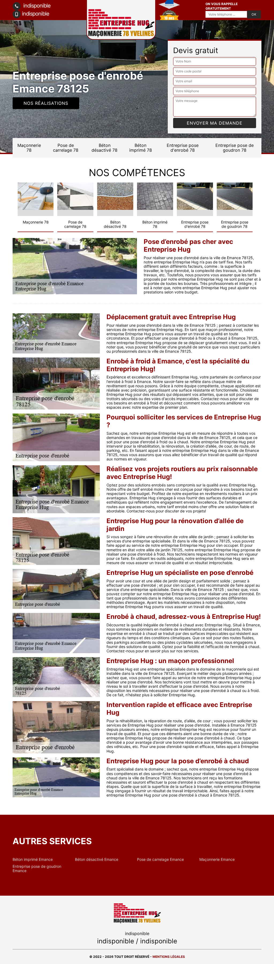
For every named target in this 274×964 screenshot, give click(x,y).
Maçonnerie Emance (217, 859)
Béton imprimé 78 (140, 148)
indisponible (36, 5)
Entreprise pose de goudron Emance (37, 868)
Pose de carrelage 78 (65, 148)
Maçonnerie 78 (29, 148)
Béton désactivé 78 (104, 148)
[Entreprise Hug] (137, 913)
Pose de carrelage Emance (160, 859)
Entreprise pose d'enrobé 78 (183, 148)
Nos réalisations (46, 103)
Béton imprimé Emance (33, 859)
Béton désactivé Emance (96, 859)
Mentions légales (169, 957)
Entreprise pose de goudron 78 (234, 148)
